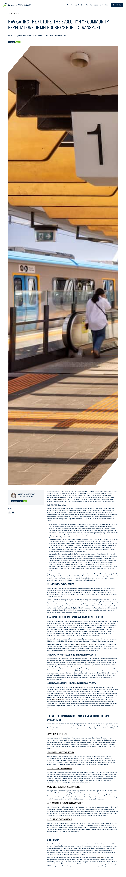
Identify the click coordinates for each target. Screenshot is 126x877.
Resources (97, 5)
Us (68, 5)
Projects (89, 5)
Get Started (117, 5)
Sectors (81, 5)
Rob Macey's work (61, 499)
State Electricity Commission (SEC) (87, 644)
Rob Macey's (100, 857)
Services (74, 5)
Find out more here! (58, 699)
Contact (105, 5)
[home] (17, 5)
